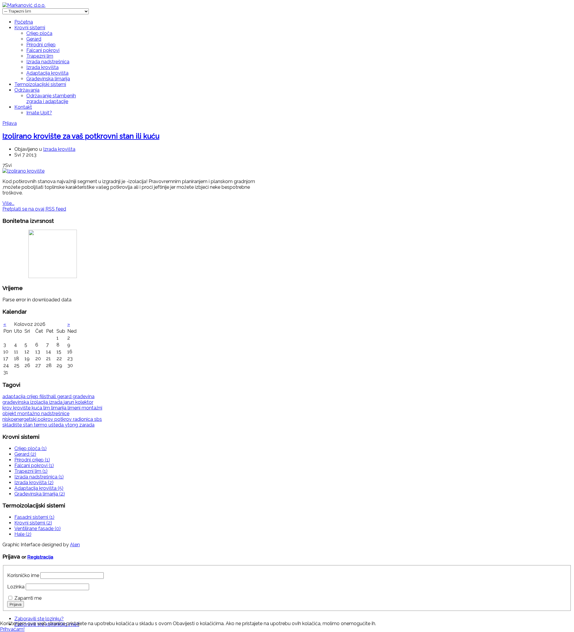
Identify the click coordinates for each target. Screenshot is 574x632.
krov (7, 408)
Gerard (33, 39)
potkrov (63, 419)
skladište (12, 425)
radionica (83, 419)
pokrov (46, 419)
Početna (23, 22)
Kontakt (23, 107)
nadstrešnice (55, 413)
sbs (98, 419)
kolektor (84, 402)
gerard (65, 396)
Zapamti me (28, 598)
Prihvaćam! (12, 629)
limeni (75, 408)
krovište (22, 408)
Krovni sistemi (29, 27)
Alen (75, 544)
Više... (8, 203)
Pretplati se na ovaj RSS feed (34, 209)
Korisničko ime (23, 575)
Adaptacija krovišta (47, 73)
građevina (83, 396)
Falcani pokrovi (42, 50)
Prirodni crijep (41, 44)
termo (41, 425)
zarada (86, 425)
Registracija (40, 557)
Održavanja (26, 90)
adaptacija (14, 396)
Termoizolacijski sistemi (40, 84)
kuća (37, 408)
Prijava (9, 123)
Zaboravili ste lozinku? (39, 619)
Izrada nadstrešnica (47, 62)
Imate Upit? (39, 113)
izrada (56, 402)
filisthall (48, 396)
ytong (72, 425)
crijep (33, 396)
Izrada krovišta (42, 67)
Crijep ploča (39, 33)
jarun (69, 402)
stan (28, 425)
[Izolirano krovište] (23, 171)
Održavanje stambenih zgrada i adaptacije (51, 98)
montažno (29, 413)
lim (47, 408)
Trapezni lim (39, 56)
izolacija (39, 402)
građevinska (16, 402)
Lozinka (16, 587)
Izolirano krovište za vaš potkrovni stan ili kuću (80, 136)
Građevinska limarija (48, 79)
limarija (59, 408)
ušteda (56, 425)
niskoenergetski (20, 419)
